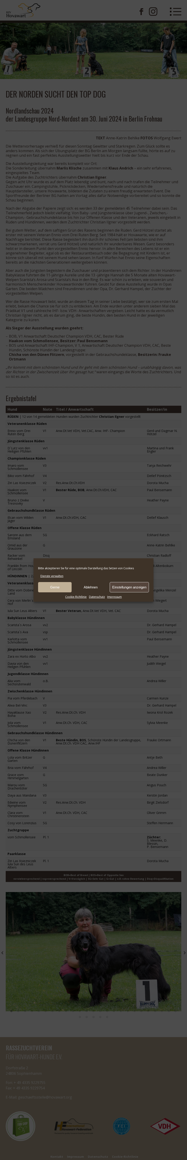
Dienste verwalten (51, 576)
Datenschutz (97, 597)
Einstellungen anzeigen (129, 587)
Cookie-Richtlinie (76, 597)
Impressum (114, 597)
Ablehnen (91, 587)
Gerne (55, 587)
